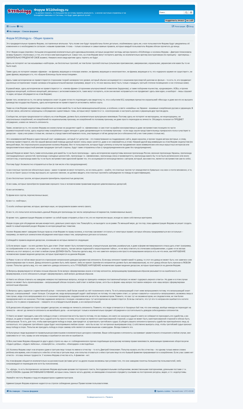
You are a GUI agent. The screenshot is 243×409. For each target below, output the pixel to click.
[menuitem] (20, 26)
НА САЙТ (190, 20)
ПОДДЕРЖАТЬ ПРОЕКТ (174, 20)
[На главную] (19, 10)
